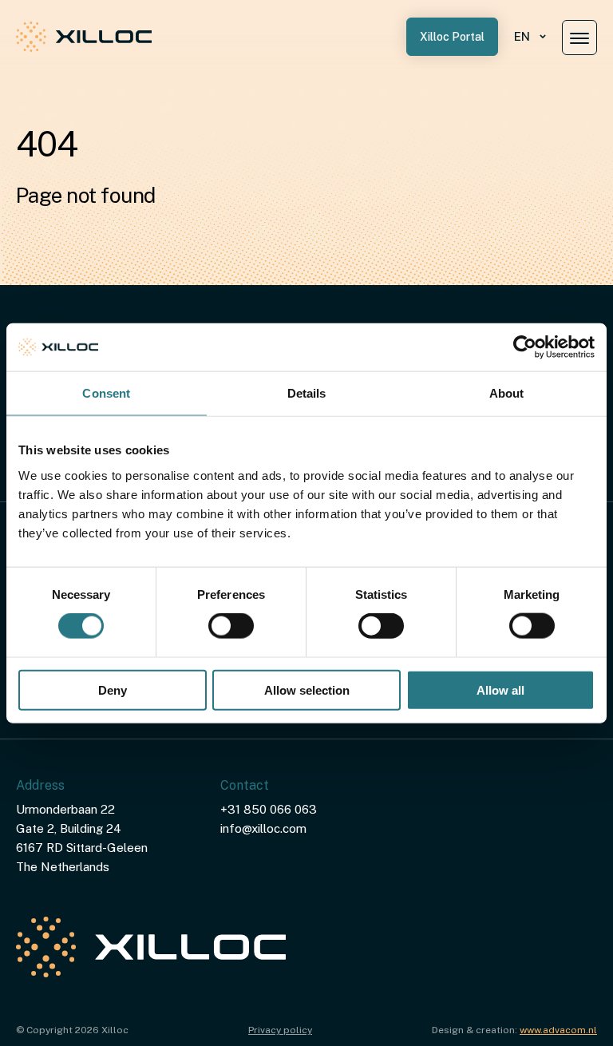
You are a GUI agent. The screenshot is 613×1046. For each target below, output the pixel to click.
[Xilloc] (84, 36)
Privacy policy (280, 1030)
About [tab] (506, 393)
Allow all (500, 689)
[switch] (231, 626)
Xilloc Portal (452, 36)
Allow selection (307, 689)
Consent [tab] (106, 393)
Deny (112, 689)
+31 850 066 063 (268, 809)
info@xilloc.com (263, 828)
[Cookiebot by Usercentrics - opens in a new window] (525, 347)
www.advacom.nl (558, 1030)
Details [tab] (306, 393)
